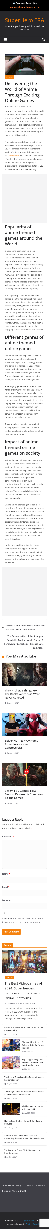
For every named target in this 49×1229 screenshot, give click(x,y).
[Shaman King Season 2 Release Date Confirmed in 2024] (11, 1047)
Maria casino (13, 155)
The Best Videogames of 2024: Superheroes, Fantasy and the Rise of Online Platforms (23, 990)
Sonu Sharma (26, 106)
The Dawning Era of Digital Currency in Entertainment (22, 1151)
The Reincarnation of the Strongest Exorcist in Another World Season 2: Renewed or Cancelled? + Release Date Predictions (24, 642)
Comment (8, 836)
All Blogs (9, 77)
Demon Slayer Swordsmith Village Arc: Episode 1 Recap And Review (25, 627)
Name (6, 873)
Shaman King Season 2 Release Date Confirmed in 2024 (33, 1045)
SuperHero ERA (24, 20)
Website (6, 900)
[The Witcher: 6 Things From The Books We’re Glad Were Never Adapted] (24, 664)
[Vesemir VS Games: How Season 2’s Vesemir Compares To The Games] (24, 764)
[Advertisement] (24, 198)
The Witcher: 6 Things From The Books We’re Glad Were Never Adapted (22, 694)
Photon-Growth (19, 1191)
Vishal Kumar (30, 1003)
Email (6, 887)
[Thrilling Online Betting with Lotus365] (11, 1109)
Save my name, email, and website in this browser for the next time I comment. (23, 920)
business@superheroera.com (24, 7)
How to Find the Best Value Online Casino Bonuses (23, 1122)
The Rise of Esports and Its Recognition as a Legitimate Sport (24, 1078)
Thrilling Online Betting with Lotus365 (32, 1107)
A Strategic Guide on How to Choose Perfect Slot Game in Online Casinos (24, 1093)
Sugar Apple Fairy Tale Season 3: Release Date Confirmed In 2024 (32, 1062)
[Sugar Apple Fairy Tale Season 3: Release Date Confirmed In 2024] (11, 1064)
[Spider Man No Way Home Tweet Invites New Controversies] (24, 714)
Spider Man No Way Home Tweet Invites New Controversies (21, 744)
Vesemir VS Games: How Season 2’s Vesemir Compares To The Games (24, 794)
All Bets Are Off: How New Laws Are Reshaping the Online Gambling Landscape (24, 1137)
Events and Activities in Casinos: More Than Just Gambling (24, 1029)
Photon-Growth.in (34, 1224)
